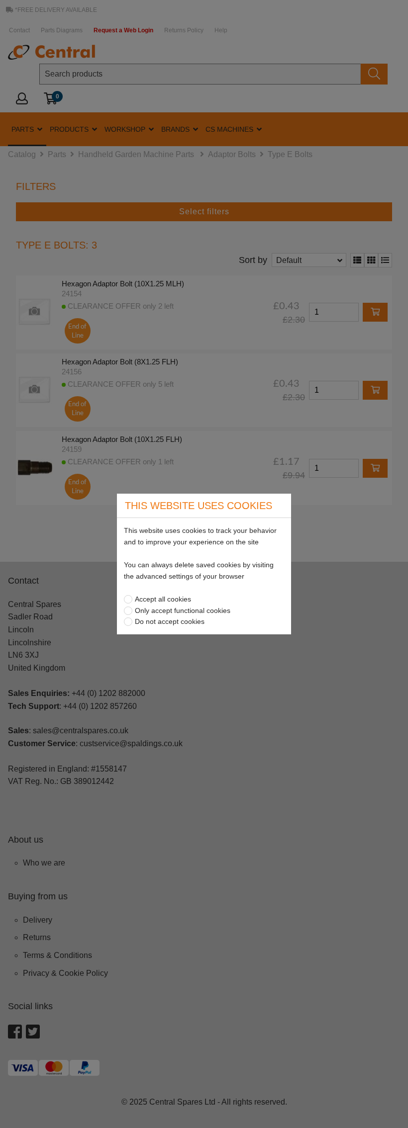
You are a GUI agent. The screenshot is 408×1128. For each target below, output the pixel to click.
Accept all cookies (163, 599)
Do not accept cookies (169, 621)
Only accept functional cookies (182, 610)
